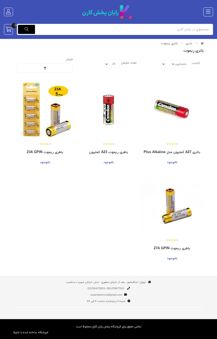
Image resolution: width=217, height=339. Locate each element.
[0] (8, 29)
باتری (189, 44)
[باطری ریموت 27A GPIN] (172, 206)
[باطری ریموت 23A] (45, 109)
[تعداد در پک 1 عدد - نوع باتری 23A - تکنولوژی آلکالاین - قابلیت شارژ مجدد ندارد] (108, 109)
